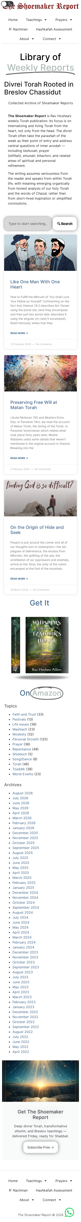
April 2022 (20, 1052)
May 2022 (20, 1047)
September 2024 (25, 907)
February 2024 (24, 942)
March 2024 (22, 937)
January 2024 (23, 947)
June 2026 (20, 803)
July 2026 (20, 798)
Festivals (19, 719)
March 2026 (22, 818)
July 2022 (20, 1037)
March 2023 (22, 997)
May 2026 (20, 808)
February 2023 (24, 1002)
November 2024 (25, 897)
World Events (22, 774)
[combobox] (27, 223)
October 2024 (23, 902)
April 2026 (20, 813)
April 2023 (20, 992)
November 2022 (25, 1017)
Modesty (19, 734)
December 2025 (25, 833)
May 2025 (20, 868)
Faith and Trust (24, 714)
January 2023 (23, 1007)
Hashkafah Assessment (54, 29)
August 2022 (22, 1032)
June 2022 (20, 1042)
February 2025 (24, 882)
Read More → (19, 333)
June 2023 (20, 982)
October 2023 (23, 962)
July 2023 (20, 977)
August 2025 (22, 853)
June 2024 (20, 922)
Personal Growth (25, 739)
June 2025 (20, 863)
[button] (7, 4)
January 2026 (23, 828)
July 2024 (20, 917)
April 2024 (20, 932)
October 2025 (23, 843)
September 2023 (25, 967)
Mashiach (19, 729)
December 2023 (25, 952)
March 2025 (22, 878)
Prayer (17, 744)
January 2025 (23, 887)
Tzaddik (18, 769)
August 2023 (22, 972)
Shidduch (19, 754)
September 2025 (25, 848)
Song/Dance (22, 759)
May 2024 (20, 927)
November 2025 (25, 838)
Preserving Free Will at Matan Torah (33, 405)
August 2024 (22, 912)
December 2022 (25, 1012)
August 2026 (22, 793)
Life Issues (20, 724)
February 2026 (24, 823)
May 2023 (20, 987)
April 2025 (20, 873)
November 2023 (25, 957)
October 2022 (23, 1022)
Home (13, 20)
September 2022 (25, 1027)
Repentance (21, 749)
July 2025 (20, 858)
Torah (16, 764)
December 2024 (25, 892)
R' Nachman (18, 29)
